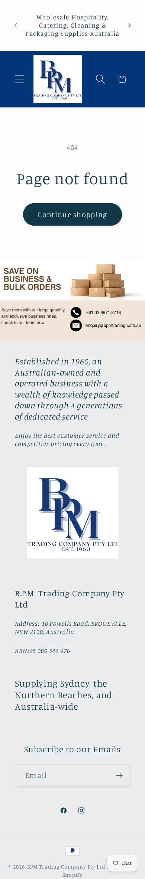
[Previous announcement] (15, 25)
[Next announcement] (130, 25)
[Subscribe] (119, 775)
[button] (19, 79)
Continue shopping (72, 214)
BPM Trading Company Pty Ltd (66, 866)
